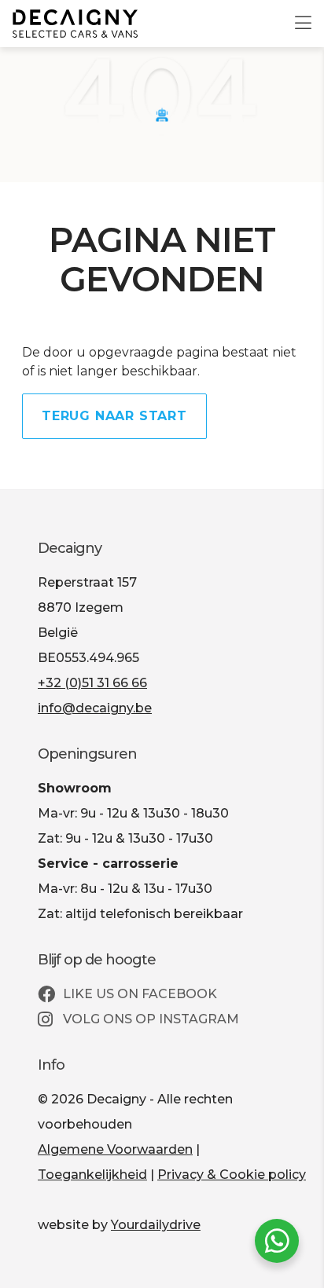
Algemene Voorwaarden (115, 1149)
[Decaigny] (75, 23)
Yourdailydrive (156, 1224)
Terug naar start (114, 415)
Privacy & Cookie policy (231, 1174)
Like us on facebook (138, 993)
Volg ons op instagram (149, 1019)
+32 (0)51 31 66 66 (92, 682)
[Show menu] (295, 12)
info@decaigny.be (95, 708)
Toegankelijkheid (92, 1174)
